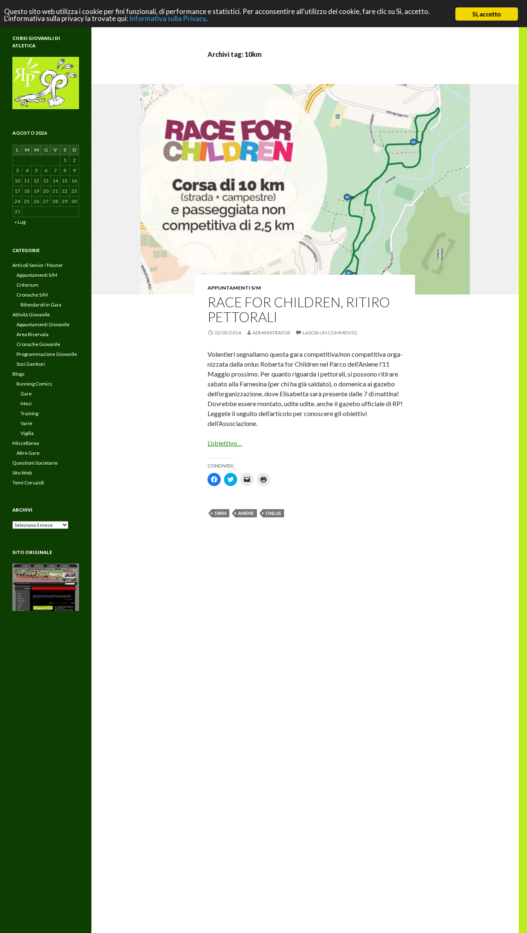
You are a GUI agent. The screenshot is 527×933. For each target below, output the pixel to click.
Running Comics (34, 384)
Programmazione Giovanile (46, 354)
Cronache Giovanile (38, 344)
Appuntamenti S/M (234, 288)
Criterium (27, 285)
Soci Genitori (30, 364)
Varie (26, 423)
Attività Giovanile (31, 314)
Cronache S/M (32, 295)
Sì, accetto (486, 14)
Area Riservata (32, 334)
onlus (273, 513)
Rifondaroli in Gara (41, 305)
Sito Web (22, 473)
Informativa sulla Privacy (167, 18)
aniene (246, 513)
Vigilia (27, 433)
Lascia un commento (330, 333)
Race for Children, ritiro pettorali (299, 309)
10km (220, 513)
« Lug (20, 222)
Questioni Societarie (35, 463)
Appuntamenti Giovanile (43, 324)
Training (29, 413)
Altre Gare (28, 453)
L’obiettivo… (225, 443)
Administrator (271, 333)
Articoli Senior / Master (37, 265)
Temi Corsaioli (28, 482)
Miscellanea (25, 443)
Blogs (18, 374)
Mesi (26, 403)
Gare (26, 394)
